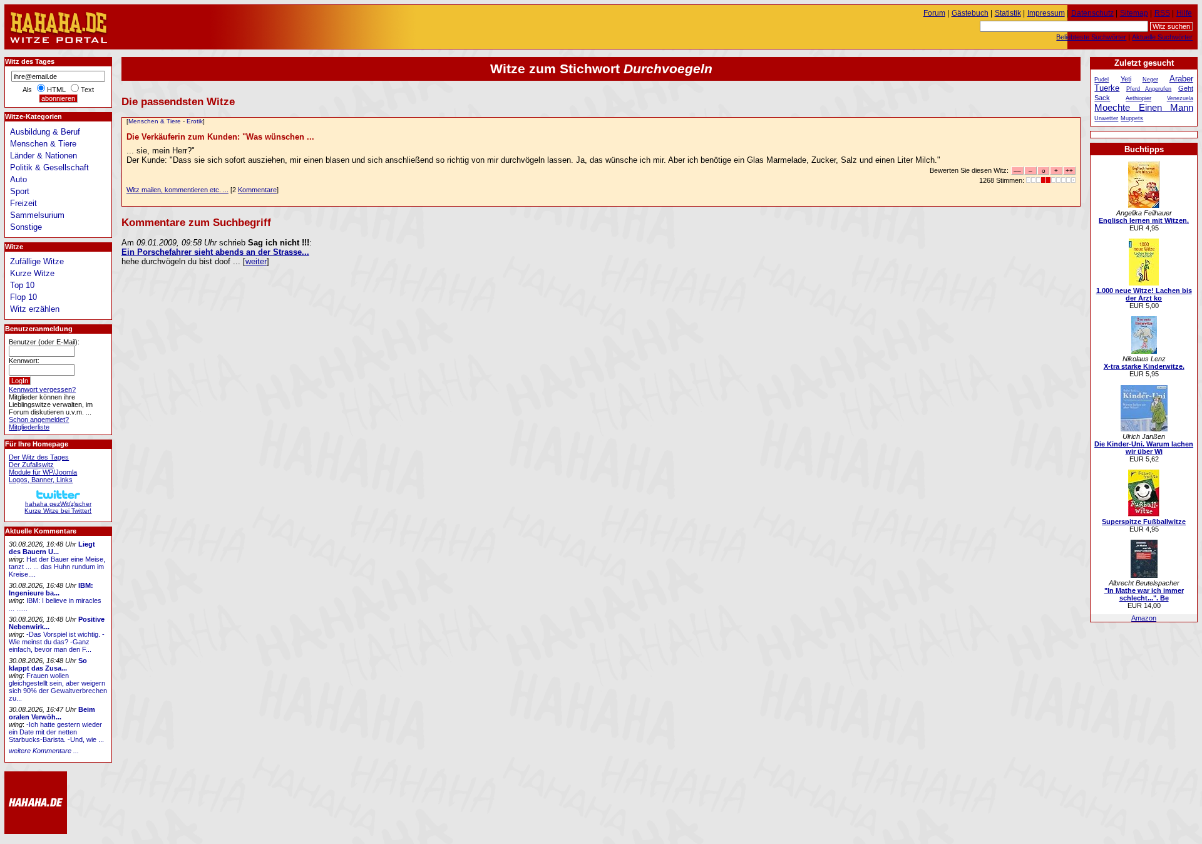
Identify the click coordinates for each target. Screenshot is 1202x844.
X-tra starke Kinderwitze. (1144, 366)
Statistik (1008, 13)
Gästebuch (970, 13)
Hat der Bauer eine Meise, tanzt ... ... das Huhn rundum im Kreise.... (57, 566)
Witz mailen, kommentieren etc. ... (177, 189)
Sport (19, 191)
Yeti (1126, 79)
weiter (256, 261)
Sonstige (26, 227)
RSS (1162, 13)
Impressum (1046, 13)
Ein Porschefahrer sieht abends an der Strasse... (215, 252)
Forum (934, 13)
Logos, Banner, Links (41, 479)
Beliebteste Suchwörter (1091, 37)
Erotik (195, 121)
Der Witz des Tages (39, 457)
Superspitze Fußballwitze (1144, 521)
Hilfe (1184, 13)
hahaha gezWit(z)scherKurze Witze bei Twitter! (57, 507)
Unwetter (1106, 118)
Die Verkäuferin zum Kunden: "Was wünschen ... (220, 137)
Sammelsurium (37, 215)
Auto (18, 179)
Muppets (1132, 118)
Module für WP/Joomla (43, 472)
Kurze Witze (32, 273)
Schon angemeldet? (39, 419)
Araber (1181, 78)
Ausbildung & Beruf (45, 131)
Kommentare (257, 189)
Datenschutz (1092, 13)
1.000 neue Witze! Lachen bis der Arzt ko (1144, 294)
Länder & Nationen (43, 155)
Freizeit (23, 203)
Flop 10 (23, 297)
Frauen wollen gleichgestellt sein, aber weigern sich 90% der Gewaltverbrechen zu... (58, 687)
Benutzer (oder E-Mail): (44, 342)
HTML (56, 89)
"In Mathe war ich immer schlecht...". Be (1144, 594)
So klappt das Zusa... (48, 664)
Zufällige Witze (37, 261)
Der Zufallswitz (31, 464)
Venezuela (1180, 98)
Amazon (1143, 618)
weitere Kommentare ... (44, 750)
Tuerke (1106, 88)
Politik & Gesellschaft (49, 167)
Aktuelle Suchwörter (1162, 37)
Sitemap (1134, 13)
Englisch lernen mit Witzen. (1144, 220)
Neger (1150, 79)
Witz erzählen (34, 309)
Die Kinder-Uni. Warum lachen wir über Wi (1143, 447)
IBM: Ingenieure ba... (51, 589)
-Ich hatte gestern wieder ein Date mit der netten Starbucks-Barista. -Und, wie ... (56, 732)
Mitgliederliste (29, 427)
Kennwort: (24, 360)
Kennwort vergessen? (42, 389)
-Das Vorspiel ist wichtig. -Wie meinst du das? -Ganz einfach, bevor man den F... (57, 641)
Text (87, 89)
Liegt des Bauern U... (52, 547)
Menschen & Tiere (154, 121)
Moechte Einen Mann (1143, 107)
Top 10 (22, 285)
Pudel (1101, 79)
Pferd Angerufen (1148, 89)
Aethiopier (1138, 98)
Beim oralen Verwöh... (52, 713)
